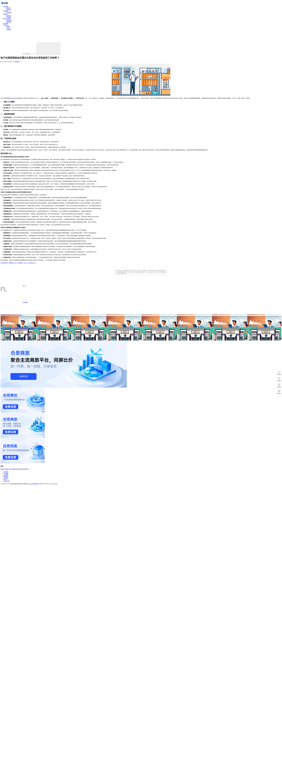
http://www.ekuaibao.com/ (30, 262)
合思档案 (6, 475)
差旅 (4, 469)
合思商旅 (6, 473)
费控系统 (6, 6)
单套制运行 (9, 20)
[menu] (1, 1)
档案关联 (8, 21)
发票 (17, 469)
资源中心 (6, 25)
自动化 (20, 469)
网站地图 (35, 483)
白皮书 (8, 28)
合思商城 (6, 478)
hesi (1, 61)
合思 (12, 98)
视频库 (8, 26)
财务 (24, 469)
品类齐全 (8, 15)
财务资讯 (17, 61)
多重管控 (8, 17)
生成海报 (25, 302)
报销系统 (6, 11)
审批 (10, 469)
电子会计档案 (7, 18)
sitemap (30, 483)
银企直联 (8, 9)
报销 (2, 469)
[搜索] (48, 49)
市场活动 (8, 29)
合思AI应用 (6, 481)
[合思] (4, 3)
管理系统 (13, 469)
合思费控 (6, 471)
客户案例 (6, 23)
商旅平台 (6, 14)
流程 (7, 469)
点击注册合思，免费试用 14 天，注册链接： (12, 262)
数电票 (8, 8)
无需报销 (8, 12)
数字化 (27, 469)
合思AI (5, 479)
